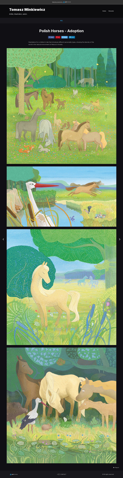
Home (104, 11)
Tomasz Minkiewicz (27, 9)
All (61, 20)
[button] (116, 467)
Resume (111, 11)
